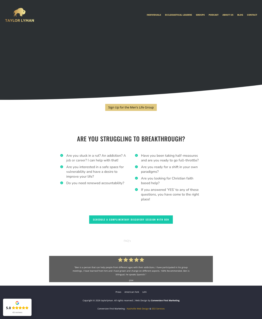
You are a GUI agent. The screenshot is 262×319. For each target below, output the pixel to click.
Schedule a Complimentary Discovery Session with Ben (131, 219)
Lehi (144, 292)
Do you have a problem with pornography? (87, 80)
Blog (240, 15)
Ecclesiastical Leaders (178, 15)
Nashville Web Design (138, 308)
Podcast (213, 15)
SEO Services (158, 308)
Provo (118, 292)
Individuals (154, 15)
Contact (252, 15)
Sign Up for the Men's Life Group (131, 107)
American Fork (131, 292)
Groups (200, 15)
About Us (227, 15)
